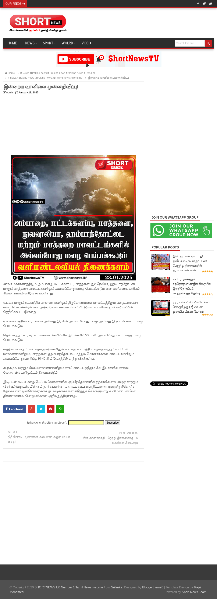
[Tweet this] (41, 409)
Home (12, 43)
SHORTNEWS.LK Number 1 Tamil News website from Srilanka (78, 587)
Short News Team (194, 592)
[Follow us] (204, 3)
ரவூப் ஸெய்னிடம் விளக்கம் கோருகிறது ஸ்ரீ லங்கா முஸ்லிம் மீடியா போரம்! (191, 307)
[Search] (208, 43)
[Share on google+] (31, 409)
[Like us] (198, 3)
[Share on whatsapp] (60, 409)
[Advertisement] (73, 125)
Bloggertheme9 (152, 587)
